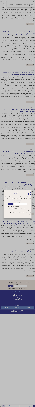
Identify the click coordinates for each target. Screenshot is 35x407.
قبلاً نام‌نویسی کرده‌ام (28, 215)
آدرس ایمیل (17, 202)
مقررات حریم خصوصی (11, 206)
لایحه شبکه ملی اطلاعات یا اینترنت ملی (12, 212)
